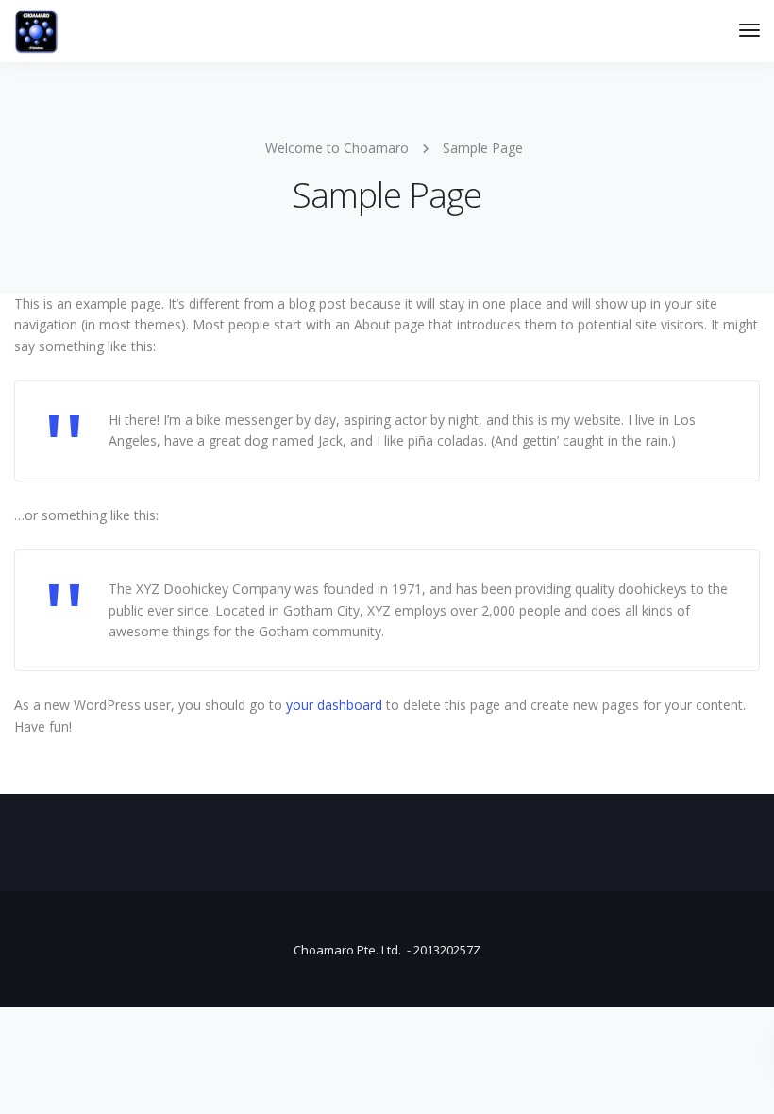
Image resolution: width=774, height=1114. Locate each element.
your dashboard (334, 705)
